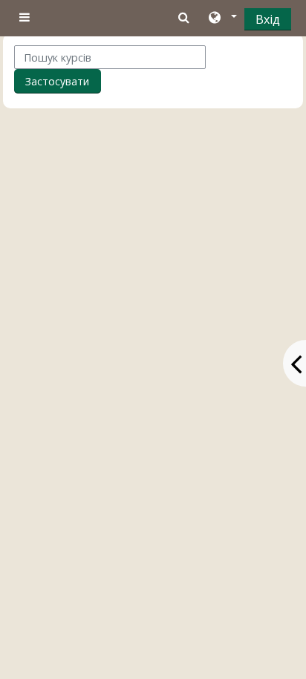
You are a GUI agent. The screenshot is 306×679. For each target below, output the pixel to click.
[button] (221, 18)
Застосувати (57, 81)
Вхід (267, 19)
